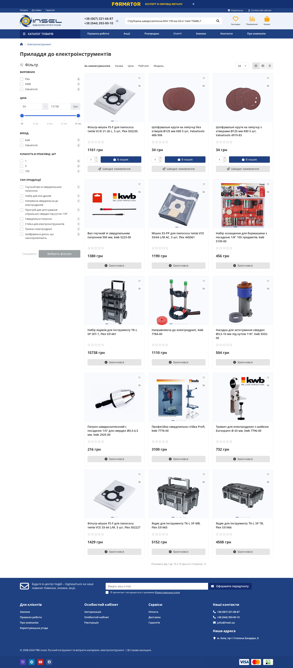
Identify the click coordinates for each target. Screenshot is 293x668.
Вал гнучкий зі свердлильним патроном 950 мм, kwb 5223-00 (109, 235)
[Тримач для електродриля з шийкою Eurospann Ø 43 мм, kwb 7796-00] (243, 399)
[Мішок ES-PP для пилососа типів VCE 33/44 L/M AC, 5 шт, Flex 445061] (178, 205)
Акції (127, 33)
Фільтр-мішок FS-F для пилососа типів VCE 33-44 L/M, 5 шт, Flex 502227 (114, 525)
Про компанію (256, 33)
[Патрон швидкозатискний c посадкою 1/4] (114, 399)
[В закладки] (139, 78)
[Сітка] (256, 65)
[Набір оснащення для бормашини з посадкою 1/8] (243, 205)
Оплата (24, 10)
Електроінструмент (39, 44)
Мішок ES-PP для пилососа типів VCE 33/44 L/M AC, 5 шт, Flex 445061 (178, 235)
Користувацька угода (34, 628)
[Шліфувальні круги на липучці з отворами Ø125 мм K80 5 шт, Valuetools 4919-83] (243, 99)
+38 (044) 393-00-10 (228, 617)
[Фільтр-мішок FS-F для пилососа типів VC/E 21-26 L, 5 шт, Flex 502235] (114, 99)
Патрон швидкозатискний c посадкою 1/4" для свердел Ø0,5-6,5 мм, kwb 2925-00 (113, 430)
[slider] (22, 115)
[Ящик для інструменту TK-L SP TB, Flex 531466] (243, 495)
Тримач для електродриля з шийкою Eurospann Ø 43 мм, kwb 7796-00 (242, 429)
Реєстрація (91, 622)
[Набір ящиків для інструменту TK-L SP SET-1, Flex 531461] (114, 302)
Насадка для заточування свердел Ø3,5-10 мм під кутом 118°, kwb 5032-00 (242, 334)
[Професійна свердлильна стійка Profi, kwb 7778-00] (178, 399)
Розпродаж (152, 33)
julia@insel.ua (226, 622)
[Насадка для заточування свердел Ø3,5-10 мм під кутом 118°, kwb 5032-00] (243, 302)
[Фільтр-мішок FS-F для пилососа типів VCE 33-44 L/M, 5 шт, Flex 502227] (114, 495)
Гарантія (50, 10)
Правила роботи (98, 33)
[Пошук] (218, 21)
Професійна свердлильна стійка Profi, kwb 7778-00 (178, 429)
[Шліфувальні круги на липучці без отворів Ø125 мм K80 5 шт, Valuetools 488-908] (178, 99)
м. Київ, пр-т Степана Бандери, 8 (238, 638)
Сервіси (155, 604)
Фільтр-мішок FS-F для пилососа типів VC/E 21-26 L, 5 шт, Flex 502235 (113, 129)
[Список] (262, 65)
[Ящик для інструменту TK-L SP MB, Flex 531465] (178, 495)
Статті (177, 33)
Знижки (201, 33)
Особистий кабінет (101, 604)
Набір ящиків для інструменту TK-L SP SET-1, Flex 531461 (112, 332)
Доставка (36, 10)
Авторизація (92, 612)
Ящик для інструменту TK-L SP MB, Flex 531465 (176, 525)
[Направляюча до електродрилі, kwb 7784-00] (178, 302)
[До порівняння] (139, 86)
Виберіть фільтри (59, 254)
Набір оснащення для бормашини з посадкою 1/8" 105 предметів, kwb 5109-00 (241, 237)
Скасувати (29, 254)
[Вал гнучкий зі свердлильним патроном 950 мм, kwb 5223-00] (114, 205)
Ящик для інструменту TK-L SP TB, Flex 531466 (240, 525)
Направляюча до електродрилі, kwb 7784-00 (177, 332)
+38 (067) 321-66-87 (228, 612)
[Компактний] (269, 65)
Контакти (226, 33)
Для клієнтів (31, 604)
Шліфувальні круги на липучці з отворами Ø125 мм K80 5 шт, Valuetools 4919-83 (239, 131)
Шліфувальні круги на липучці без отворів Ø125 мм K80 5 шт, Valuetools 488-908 (178, 131)
